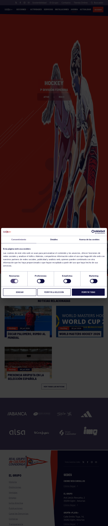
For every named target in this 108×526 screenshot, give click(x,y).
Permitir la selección (54, 292)
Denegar (19, 292)
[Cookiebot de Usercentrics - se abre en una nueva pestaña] (93, 232)
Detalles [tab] (54, 239)
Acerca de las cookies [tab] (89, 239)
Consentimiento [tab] (18, 239)
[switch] (41, 281)
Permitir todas (88, 292)
